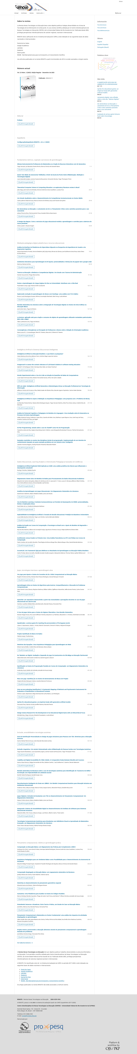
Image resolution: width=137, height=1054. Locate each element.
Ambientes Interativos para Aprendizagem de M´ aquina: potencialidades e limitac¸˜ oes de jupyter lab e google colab (54, 262)
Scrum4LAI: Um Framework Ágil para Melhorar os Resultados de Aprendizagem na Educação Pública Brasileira (52, 550)
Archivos (24, 13)
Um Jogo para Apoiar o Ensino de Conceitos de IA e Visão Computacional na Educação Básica (47, 574)
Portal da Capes (26, 969)
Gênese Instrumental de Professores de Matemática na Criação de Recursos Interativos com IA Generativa (51, 164)
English (99, 42)
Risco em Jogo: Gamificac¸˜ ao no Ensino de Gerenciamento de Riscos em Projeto (42, 679)
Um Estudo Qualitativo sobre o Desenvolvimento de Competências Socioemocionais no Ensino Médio (50, 198)
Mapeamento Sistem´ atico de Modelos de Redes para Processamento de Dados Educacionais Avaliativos (50, 478)
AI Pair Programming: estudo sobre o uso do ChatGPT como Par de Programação (43, 428)
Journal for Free (26, 977)
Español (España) (102, 44)
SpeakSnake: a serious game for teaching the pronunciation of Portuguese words (43, 623)
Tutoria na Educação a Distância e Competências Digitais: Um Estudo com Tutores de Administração (49, 272)
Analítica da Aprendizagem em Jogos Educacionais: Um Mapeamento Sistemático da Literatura (47, 491)
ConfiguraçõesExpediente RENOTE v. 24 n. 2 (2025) (33, 142)
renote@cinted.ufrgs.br (29, 1016)
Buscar (119, 13)
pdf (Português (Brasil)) (26, 124)
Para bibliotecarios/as (103, 30)
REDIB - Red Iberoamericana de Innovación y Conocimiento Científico (42, 981)
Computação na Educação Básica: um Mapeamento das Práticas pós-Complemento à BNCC (46, 847)
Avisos (32, 13)
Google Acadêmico (27, 971)
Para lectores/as (101, 25)
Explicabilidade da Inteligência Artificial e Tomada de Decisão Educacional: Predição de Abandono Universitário (53, 514)
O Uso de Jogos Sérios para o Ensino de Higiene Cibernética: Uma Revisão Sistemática (45, 612)
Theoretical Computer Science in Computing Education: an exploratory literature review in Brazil (48, 187)
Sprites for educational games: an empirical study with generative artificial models (44, 702)
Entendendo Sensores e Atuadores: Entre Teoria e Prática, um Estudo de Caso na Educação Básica (48, 904)
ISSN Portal (24, 979)
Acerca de (40, 13)
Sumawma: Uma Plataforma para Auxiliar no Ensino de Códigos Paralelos (41, 894)
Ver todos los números (24, 943)
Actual (16, 13)
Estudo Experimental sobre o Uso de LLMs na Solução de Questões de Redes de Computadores (47, 375)
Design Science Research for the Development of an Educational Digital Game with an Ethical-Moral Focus (51, 713)
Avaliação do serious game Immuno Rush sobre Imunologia (108, 115)
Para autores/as (101, 28)
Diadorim (24, 975)
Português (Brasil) (103, 47)
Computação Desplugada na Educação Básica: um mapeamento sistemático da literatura (45, 872)
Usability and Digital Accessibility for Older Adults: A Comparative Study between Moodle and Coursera (50, 760)
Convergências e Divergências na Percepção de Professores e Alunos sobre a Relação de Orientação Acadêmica (52, 330)
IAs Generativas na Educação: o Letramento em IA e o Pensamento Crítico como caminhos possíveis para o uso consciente (108, 106)
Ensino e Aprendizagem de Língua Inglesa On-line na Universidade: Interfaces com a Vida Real (47, 283)
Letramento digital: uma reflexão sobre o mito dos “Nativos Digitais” (108, 98)
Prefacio (19, 120)
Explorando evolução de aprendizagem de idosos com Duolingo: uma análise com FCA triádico (47, 294)
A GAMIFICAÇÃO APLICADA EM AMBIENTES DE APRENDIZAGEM (107, 83)
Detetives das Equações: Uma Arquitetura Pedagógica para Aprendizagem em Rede (44, 644)
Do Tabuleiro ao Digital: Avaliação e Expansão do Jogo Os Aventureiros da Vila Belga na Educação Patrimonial (52, 655)
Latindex (23, 973)
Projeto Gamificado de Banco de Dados (29, 634)
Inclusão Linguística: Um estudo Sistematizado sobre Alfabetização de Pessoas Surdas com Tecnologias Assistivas (54, 749)
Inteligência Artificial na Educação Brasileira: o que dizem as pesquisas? (40, 354)
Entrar (121, 1)
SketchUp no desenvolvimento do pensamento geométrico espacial (39, 883)
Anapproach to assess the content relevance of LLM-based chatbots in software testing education (48, 364)
